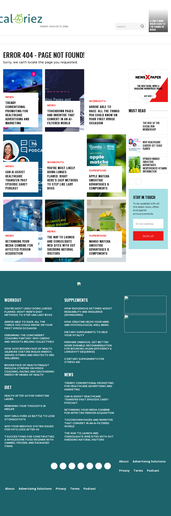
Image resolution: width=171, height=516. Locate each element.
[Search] (142, 26)
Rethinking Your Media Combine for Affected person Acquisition (19, 247)
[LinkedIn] (98, 466)
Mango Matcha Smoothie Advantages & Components (99, 247)
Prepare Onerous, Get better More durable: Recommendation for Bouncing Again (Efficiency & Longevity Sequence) (88, 347)
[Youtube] (80, 466)
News (9, 97)
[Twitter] (63, 466)
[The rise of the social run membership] (134, 126)
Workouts (55, 162)
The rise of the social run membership (151, 126)
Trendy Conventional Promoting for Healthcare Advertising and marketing (17, 112)
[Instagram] (72, 466)
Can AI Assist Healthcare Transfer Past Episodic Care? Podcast (16, 179)
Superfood (97, 170)
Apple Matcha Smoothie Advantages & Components (99, 182)
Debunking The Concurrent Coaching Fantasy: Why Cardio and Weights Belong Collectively (29, 338)
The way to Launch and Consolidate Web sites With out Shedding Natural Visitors (61, 245)
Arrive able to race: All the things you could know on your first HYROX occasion (104, 114)
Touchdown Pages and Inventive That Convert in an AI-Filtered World (61, 116)
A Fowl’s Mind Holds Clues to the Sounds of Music (157, 25)
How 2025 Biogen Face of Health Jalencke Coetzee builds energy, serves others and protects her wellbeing (29, 353)
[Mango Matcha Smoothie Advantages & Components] (106, 231)
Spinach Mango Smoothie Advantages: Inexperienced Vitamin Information (155, 165)
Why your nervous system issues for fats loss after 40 (29, 428)
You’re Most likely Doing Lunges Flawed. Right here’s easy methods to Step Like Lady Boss (62, 177)
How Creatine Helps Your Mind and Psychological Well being (86, 323)
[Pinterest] (89, 466)
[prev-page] (131, 181)
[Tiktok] (107, 466)
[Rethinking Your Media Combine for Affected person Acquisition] (22, 231)
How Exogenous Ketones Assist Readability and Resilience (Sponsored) (88, 311)
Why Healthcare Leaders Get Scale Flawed (152, 145)
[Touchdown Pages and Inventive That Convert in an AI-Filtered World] (64, 100)
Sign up (148, 236)
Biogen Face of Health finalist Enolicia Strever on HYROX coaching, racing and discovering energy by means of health (29, 370)
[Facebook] (54, 466)
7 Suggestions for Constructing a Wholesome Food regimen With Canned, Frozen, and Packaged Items (29, 441)
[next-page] (138, 181)
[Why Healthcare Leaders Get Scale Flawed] (134, 145)
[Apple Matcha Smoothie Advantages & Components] (106, 165)
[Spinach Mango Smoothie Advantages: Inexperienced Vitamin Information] (134, 164)
